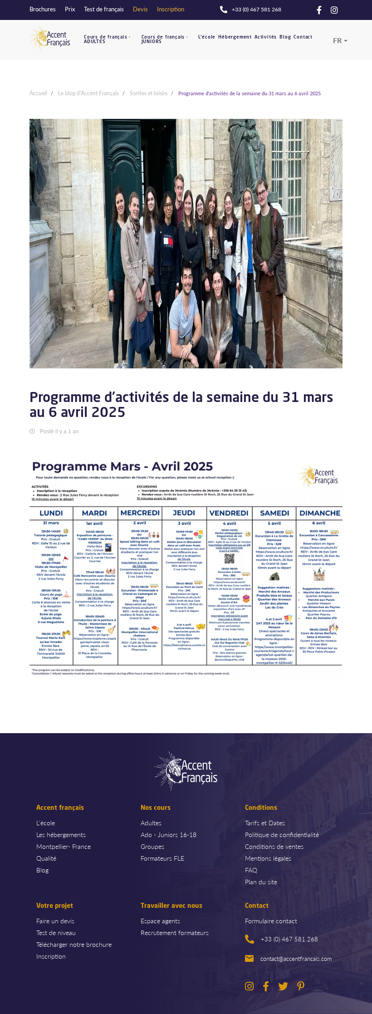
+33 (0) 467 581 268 (289, 939)
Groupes (152, 846)
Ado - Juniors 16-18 (168, 834)
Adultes (151, 822)
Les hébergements (61, 834)
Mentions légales (268, 857)
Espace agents (160, 920)
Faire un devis (55, 920)
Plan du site (261, 881)
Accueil (38, 93)
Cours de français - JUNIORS (165, 39)
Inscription (51, 955)
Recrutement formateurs (175, 932)
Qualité (46, 857)
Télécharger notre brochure (74, 944)
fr (337, 40)
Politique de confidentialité (282, 834)
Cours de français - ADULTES (107, 39)
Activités (266, 37)
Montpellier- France (63, 846)
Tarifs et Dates (265, 822)
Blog (285, 37)
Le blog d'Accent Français (88, 93)
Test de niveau (56, 932)
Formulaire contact (271, 920)
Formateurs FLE (162, 857)
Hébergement (235, 37)
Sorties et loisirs (148, 93)
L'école (207, 37)
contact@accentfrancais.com (296, 958)
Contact (303, 37)
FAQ (251, 869)
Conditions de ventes (274, 846)
